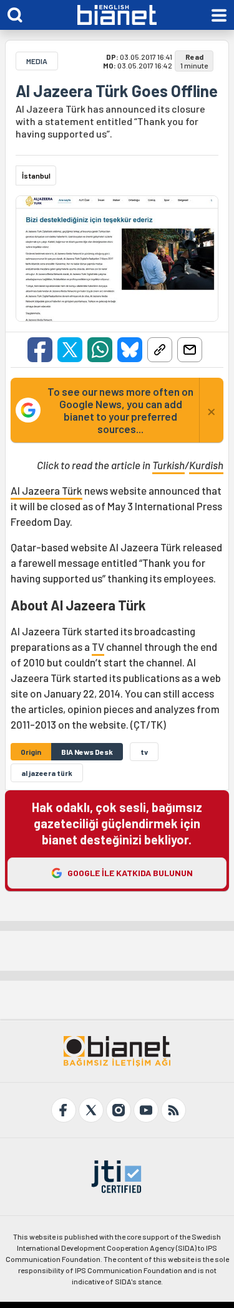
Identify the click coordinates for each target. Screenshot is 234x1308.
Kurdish (206, 465)
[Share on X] (69, 349)
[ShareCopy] (159, 349)
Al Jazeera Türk (46, 490)
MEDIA (36, 61)
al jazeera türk (46, 772)
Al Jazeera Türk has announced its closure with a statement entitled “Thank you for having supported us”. (110, 121)
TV (98, 646)
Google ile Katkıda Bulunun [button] (130, 872)
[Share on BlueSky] (129, 349)
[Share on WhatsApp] (99, 349)
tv (144, 751)
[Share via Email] (189, 349)
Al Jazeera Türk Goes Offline (117, 91)
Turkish (168, 465)
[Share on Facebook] (39, 349)
